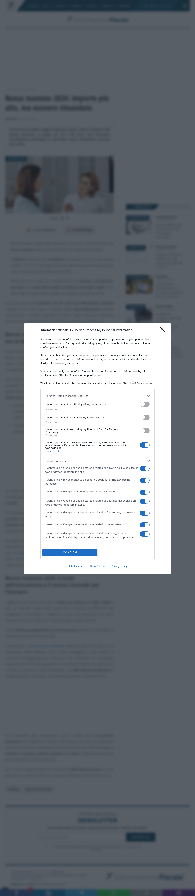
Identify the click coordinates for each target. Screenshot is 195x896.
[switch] (145, 404)
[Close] (163, 330)
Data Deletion (76, 566)
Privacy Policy (119, 566)
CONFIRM (70, 552)
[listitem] (97, 396)
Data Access (97, 566)
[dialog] (97, 448)
